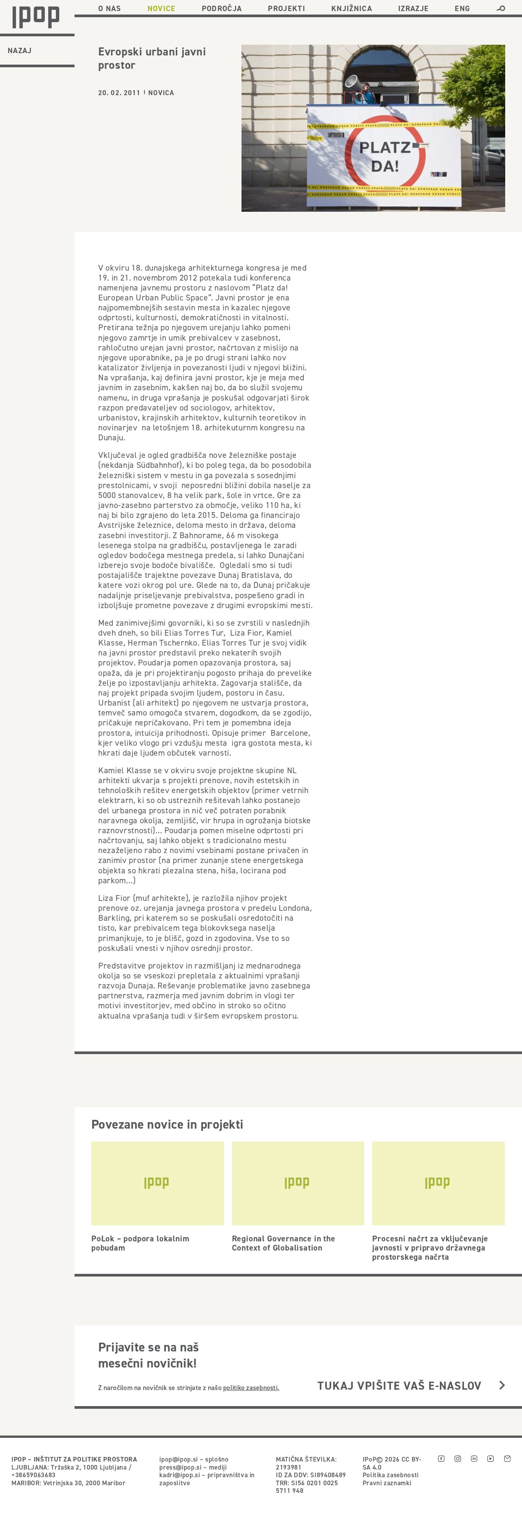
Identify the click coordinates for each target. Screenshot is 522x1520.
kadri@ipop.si (179, 1475)
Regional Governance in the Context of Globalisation (284, 1243)
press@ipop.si (180, 1467)
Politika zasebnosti (391, 1475)
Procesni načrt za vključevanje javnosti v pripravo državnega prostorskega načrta (430, 1247)
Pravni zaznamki (387, 1483)
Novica (161, 92)
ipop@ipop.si (178, 1459)
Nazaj (20, 50)
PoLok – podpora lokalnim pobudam (140, 1243)
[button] (500, 8)
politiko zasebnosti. (251, 1387)
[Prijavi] (502, 1385)
